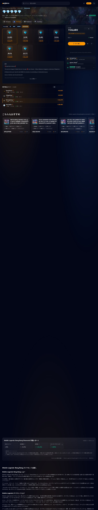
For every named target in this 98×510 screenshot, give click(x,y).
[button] (33, 91)
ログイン (89, 3)
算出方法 (91, 458)
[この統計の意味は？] (10, 444)
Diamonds (20, 8)
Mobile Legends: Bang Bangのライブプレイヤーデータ (75, 458)
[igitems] (6, 3)
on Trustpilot (10, 17)
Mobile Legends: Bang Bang (9, 8)
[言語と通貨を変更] (84, 3)
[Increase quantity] (92, 29)
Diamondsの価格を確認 (56, 458)
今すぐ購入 (77, 43)
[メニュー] (94, 3)
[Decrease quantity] (85, 29)
